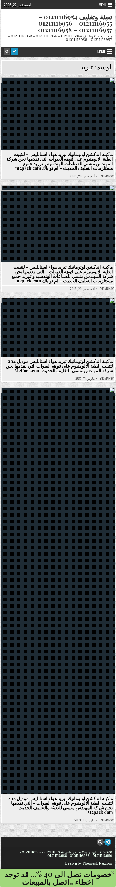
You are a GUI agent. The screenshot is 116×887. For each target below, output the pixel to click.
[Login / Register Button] (14, 51)
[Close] (112, 872)
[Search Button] (7, 51)
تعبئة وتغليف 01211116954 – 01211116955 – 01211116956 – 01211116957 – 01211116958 (72, 23)
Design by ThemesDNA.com (88, 863)
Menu (102, 4)
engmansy (107, 176)
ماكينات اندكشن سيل (55, 90)
